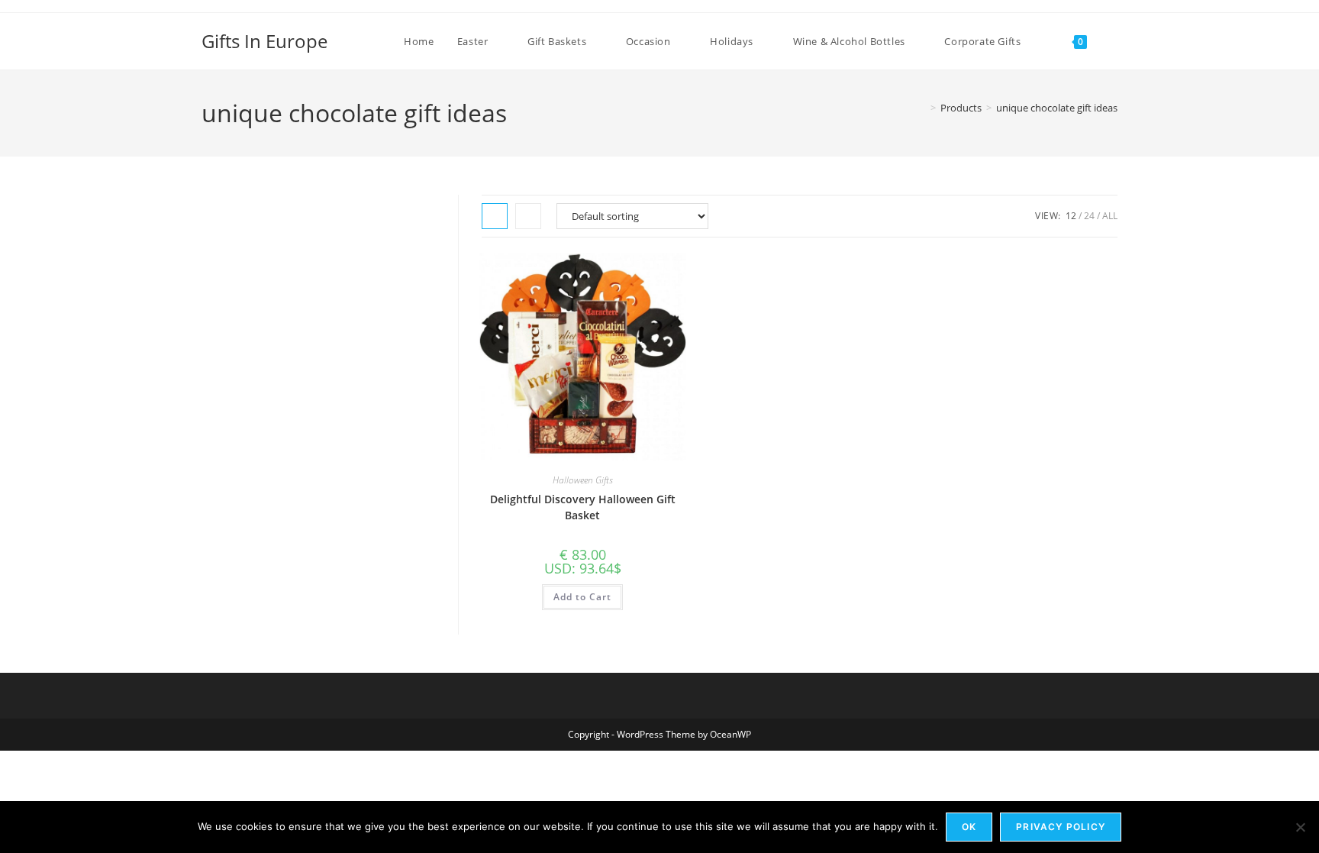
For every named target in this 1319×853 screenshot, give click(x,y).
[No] (1300, 827)
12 (1071, 215)
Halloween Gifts (583, 479)
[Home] (922, 108)
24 (1089, 215)
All (1109, 215)
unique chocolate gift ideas (1056, 108)
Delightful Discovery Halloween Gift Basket (583, 507)
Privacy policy (1060, 826)
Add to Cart (582, 596)
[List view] (528, 216)
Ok (969, 826)
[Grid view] (495, 216)
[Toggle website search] (1113, 41)
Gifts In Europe (264, 40)
